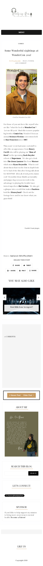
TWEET (28, 265)
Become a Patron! (18, 517)
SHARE (17, 265)
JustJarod (14, 256)
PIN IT (23, 270)
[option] (21, 302)
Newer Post (16, 395)
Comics (21, 43)
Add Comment (20, 63)
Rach (11, 61)
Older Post (28, 395)
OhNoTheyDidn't (26, 256)
